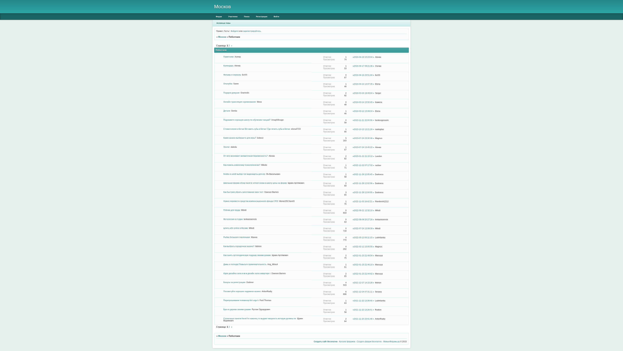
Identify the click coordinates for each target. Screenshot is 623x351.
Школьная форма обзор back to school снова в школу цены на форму (255, 183)
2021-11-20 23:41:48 (363, 319)
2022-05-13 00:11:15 (363, 237)
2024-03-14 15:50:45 (363, 102)
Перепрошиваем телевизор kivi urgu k (241, 300)
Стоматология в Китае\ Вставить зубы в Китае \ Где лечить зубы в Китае (256, 129)
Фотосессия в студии (233, 219)
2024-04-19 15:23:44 (363, 57)
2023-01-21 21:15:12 (363, 156)
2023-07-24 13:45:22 (363, 147)
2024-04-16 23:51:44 (363, 75)
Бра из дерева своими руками (237, 309)
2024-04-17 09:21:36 (363, 66)
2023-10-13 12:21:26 (363, 129)
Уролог (226, 147)
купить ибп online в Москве (235, 228)
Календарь (228, 66)
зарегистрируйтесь (252, 31)
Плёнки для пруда (231, 210)
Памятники (228, 57)
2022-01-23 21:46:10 (363, 265)
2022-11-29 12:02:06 (363, 183)
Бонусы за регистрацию (234, 282)
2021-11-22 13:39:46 (363, 301)
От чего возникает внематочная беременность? (245, 156)
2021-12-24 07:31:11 (363, 292)
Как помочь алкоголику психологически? (241, 165)
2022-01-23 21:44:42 (363, 274)
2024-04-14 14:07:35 (363, 84)
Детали (226, 111)
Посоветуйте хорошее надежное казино (242, 291)
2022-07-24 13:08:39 (363, 228)
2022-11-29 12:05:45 (363, 174)
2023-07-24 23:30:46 (363, 138)
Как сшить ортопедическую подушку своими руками (247, 255)
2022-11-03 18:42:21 (363, 201)
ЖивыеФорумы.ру (391, 341)
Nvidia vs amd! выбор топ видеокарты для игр (244, 174)
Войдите (235, 31)
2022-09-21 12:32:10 (363, 210)
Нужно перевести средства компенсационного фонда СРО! (250, 201)
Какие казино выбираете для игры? (239, 138)
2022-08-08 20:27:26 (363, 219)
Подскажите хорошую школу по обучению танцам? (246, 120)
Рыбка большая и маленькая (236, 237)
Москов (222, 37)
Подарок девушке (231, 93)
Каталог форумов (347, 341)
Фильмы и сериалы (232, 75)
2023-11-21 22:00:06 (363, 120)
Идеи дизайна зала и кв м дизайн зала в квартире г (247, 273)
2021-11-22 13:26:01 (363, 310)
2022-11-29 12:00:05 (363, 192)
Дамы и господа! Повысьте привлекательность (244, 264)
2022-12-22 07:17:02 (363, 165)
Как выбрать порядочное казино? (238, 246)
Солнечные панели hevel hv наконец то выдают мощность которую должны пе (259, 318)
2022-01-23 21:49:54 (363, 255)
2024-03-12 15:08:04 (363, 111)
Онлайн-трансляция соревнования (239, 102)
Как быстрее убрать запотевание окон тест (243, 192)
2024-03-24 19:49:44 (363, 93)
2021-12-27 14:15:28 (363, 283)
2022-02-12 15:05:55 (363, 247)
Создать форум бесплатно (369, 341)
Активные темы (223, 23)
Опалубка (227, 84)
